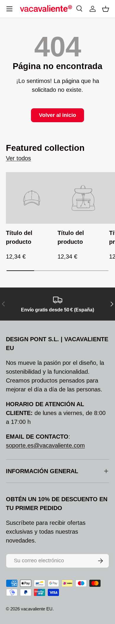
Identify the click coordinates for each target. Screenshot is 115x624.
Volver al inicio (57, 115)
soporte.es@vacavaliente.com (45, 445)
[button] (105, 8)
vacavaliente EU (36, 608)
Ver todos (18, 158)
